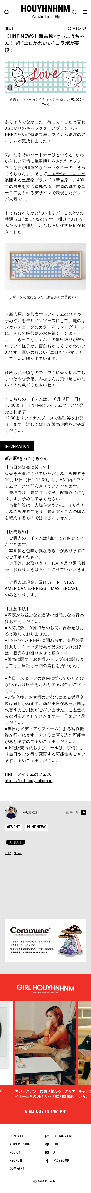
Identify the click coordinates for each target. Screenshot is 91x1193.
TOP (8, 853)
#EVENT (13, 827)
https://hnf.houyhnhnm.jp (28, 780)
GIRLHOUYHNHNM (45, 1111)
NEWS (18, 853)
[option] (45, 1050)
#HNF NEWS (36, 827)
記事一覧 (72, 812)
